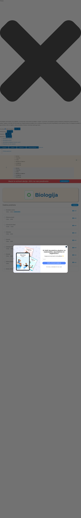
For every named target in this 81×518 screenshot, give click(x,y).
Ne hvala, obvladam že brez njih (54, 266)
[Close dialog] (66, 247)
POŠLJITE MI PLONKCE (54, 263)
